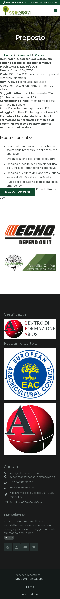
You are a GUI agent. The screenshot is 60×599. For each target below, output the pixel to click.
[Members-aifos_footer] (30, 429)
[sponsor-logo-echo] (30, 234)
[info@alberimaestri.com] (7, 473)
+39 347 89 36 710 (21, 482)
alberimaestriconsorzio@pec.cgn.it (32, 477)
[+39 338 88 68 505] (7, 487)
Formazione (30, 594)
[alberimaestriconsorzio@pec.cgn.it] (7, 477)
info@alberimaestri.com (26, 473)
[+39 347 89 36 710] (7, 482)
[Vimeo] (34, 547)
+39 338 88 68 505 (22, 487)
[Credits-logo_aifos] (30, 329)
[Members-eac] (30, 374)
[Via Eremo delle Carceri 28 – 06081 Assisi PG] (7, 494)
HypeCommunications (28, 578)
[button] (56, 10)
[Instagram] (17, 547)
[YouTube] (25, 547)
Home (30, 586)
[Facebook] (8, 547)
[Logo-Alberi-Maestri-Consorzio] (17, 10)
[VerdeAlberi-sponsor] (30, 262)
